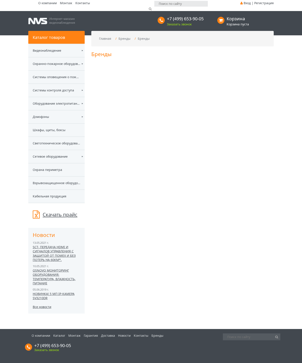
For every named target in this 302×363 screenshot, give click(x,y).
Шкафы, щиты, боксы (49, 130)
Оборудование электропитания (56, 103)
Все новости (42, 307)
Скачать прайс (60, 214)
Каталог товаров (49, 37)
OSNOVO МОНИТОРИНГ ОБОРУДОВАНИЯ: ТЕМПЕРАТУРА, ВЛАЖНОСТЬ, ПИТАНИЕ (54, 276)
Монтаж (66, 3)
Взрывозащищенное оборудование (56, 183)
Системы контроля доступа (53, 90)
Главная (105, 38)
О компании (47, 3)
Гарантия (91, 335)
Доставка (108, 335)
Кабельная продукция (49, 196)
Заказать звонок (179, 24)
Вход (247, 3)
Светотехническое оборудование (56, 143)
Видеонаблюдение (47, 50)
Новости (124, 335)
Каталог (59, 335)
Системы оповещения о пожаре (56, 77)
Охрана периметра (47, 170)
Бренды (124, 38)
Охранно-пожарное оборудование (56, 64)
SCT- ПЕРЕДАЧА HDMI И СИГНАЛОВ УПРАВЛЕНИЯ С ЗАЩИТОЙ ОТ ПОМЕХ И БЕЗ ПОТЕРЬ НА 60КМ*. (54, 253)
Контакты (82, 3)
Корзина (236, 19)
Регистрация (264, 3)
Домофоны (41, 117)
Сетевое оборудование (50, 156)
